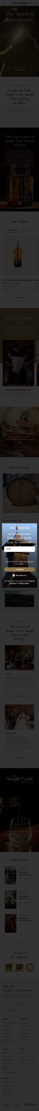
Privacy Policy (24, 583)
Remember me (21, 575)
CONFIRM (19, 569)
